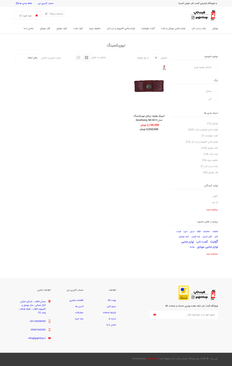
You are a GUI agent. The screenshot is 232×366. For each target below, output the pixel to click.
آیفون (215, 196)
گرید (86, 57)
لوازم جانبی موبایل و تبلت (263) (203, 130)
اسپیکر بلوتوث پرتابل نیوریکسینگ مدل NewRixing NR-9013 (149, 118)
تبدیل (192, 231)
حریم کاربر (111, 306)
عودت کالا (112, 300)
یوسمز (192, 247)
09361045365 (38, 330)
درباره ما (112, 319)
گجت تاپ (202, 242)
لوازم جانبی (187, 242)
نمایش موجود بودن (202, 67)
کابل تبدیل (207, 237)
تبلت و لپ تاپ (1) (209, 166)
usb (199, 231)
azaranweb (152, 359)
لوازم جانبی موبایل (207, 247)
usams (206, 231)
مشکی (208, 91)
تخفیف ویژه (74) (210, 160)
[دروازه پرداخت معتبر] (184, 299)
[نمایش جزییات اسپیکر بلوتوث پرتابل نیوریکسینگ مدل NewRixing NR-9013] (149, 87)
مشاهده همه (212, 209)
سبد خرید (79, 319)
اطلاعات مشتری (76, 300)
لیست (78, 57)
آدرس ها (79, 306)
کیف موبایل (184, 237)
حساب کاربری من (45, 3)
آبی (209, 99)
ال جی (215, 202)
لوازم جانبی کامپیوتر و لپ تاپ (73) (202, 142)
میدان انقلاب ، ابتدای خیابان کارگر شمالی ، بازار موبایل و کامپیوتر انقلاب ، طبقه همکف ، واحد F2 (32, 307)
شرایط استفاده (109, 312)
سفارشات (79, 312)
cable (215, 231)
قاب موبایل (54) (210, 172)
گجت (214, 241)
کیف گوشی (195, 236)
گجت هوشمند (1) (209, 136)
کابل (216, 236)
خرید (185, 231)
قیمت (178, 231)
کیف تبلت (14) (211, 154)
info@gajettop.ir (37, 338)
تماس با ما (111, 325)
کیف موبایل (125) (209, 148)
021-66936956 (38, 321)
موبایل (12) (212, 123)
